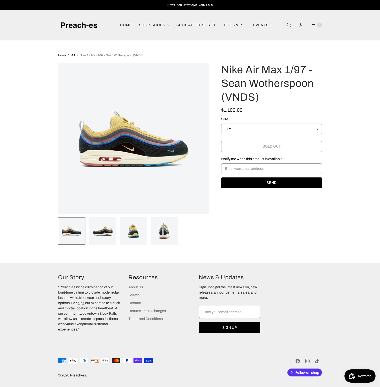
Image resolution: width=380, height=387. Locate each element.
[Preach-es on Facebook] (298, 361)
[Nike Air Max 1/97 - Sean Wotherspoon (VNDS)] (133, 138)
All (73, 55)
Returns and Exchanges (147, 311)
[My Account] (301, 25)
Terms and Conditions (145, 319)
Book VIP (233, 25)
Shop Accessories (196, 25)
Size (224, 119)
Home (126, 25)
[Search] (289, 25)
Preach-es (78, 375)
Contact (134, 303)
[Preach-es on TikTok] (317, 361)
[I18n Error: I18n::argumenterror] (71, 231)
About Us (135, 287)
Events (261, 25)
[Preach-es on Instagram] (307, 361)
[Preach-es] (79, 25)
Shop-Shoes (152, 25)
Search (134, 295)
